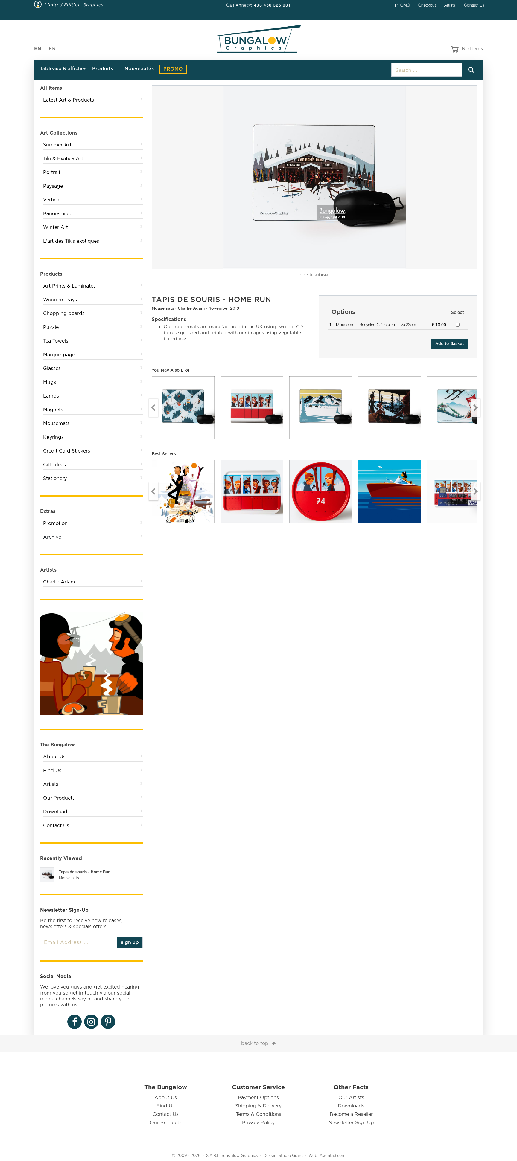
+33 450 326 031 (272, 4)
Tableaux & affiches (63, 68)
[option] (314, 177)
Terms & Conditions (258, 1114)
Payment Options (258, 1097)
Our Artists (351, 1097)
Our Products (59, 798)
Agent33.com (332, 1156)
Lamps (51, 396)
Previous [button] (153, 408)
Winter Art (55, 227)
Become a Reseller (351, 1114)
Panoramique (58, 213)
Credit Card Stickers (66, 451)
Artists (450, 4)
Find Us (52, 770)
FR (52, 48)
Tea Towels (55, 341)
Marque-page (59, 354)
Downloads (56, 811)
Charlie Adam (59, 582)
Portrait (51, 172)
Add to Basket (449, 344)
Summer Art (57, 145)
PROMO (402, 4)
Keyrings (53, 437)
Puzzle (51, 327)
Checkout (427, 4)
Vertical (51, 200)
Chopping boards (64, 313)
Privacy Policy (258, 1122)
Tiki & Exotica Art (63, 158)
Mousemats (56, 423)
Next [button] (475, 408)
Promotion (55, 523)
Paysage (53, 186)
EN (37, 48)
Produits (102, 68)
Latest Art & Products (68, 100)
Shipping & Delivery (258, 1106)
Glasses (52, 368)
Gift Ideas (54, 464)
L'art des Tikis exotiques (71, 241)
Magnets (53, 409)
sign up (130, 942)
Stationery (55, 478)
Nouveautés (139, 68)
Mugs (49, 382)
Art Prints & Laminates (69, 286)
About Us (54, 756)
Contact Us (474, 4)
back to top (254, 1043)
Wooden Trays (60, 299)
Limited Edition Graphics (74, 4)
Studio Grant (291, 1156)
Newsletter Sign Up (351, 1122)
